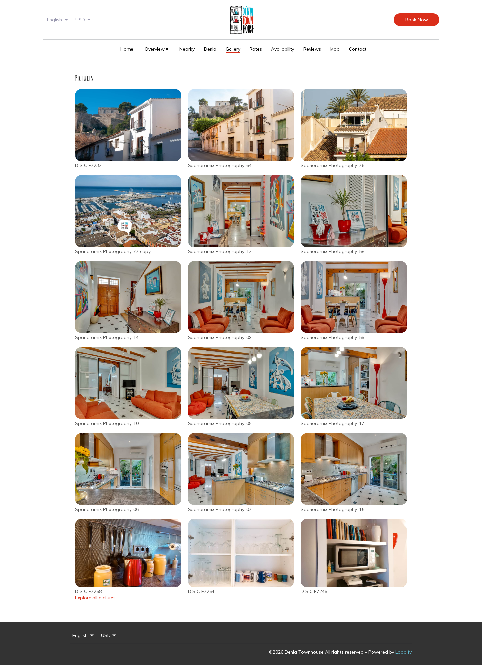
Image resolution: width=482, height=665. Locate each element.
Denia (210, 49)
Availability (282, 49)
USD (80, 20)
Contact (357, 49)
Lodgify (403, 652)
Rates (256, 49)
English (54, 20)
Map (335, 49)
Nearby (187, 49)
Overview (157, 49)
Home (126, 49)
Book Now (416, 20)
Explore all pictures (95, 598)
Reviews (312, 49)
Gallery (233, 49)
